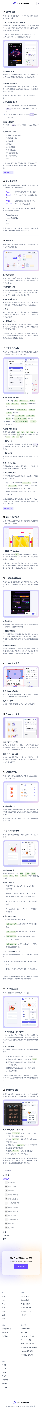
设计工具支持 (12, 1186)
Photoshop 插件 (26, 1307)
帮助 (3, 1319)
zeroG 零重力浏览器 (27, 1344)
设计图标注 (11, 1182)
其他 (4, 1239)
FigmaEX (24, 1332)
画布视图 (11, 1190)
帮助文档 (5, 1336)
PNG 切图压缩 (12, 1223)
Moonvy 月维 (25, 1329)
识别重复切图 (12, 1215)
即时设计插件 (25, 1304)
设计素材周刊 (6, 1329)
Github (4, 1387)
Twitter (4, 1383)
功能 (3, 1300)
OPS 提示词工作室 (27, 1355)
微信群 (4, 1365)
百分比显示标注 (13, 1199)
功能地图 (7, 1171)
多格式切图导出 (13, 1219)
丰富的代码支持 (13, 1195)
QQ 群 (4, 1369)
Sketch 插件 (25, 1300)
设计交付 (6, 1179)
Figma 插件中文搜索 (27, 1336)
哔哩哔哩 (5, 1380)
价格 (3, 1307)
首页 (3, 1296)
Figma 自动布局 (13, 1207)
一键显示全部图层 (13, 1203)
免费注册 (21, 1266)
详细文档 (9, 172)
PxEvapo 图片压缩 (27, 1351)
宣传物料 (5, 1332)
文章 (3, 1315)
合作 (4, 1232)
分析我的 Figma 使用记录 (29, 1347)
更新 (3, 1304)
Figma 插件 (25, 1296)
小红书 (4, 1372)
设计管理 (6, 1175)
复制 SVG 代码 (12, 1228)
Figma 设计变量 (13, 1211)
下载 (3, 1311)
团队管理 (6, 1236)
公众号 (4, 1376)
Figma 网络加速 (26, 1340)
